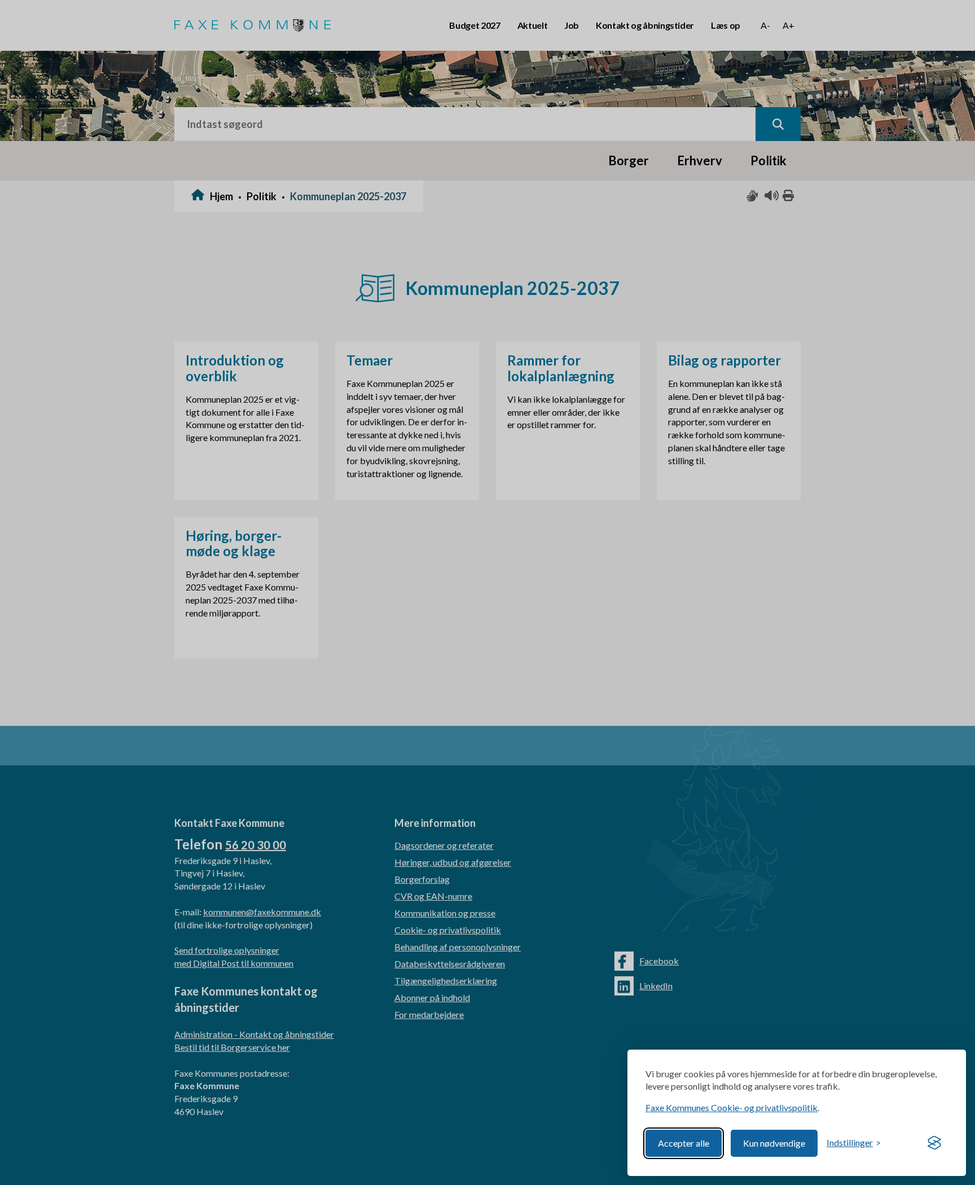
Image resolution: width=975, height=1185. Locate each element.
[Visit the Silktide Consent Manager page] (934, 1143)
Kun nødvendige (774, 1143)
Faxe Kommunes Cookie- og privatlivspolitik (731, 1107)
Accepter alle (683, 1143)
